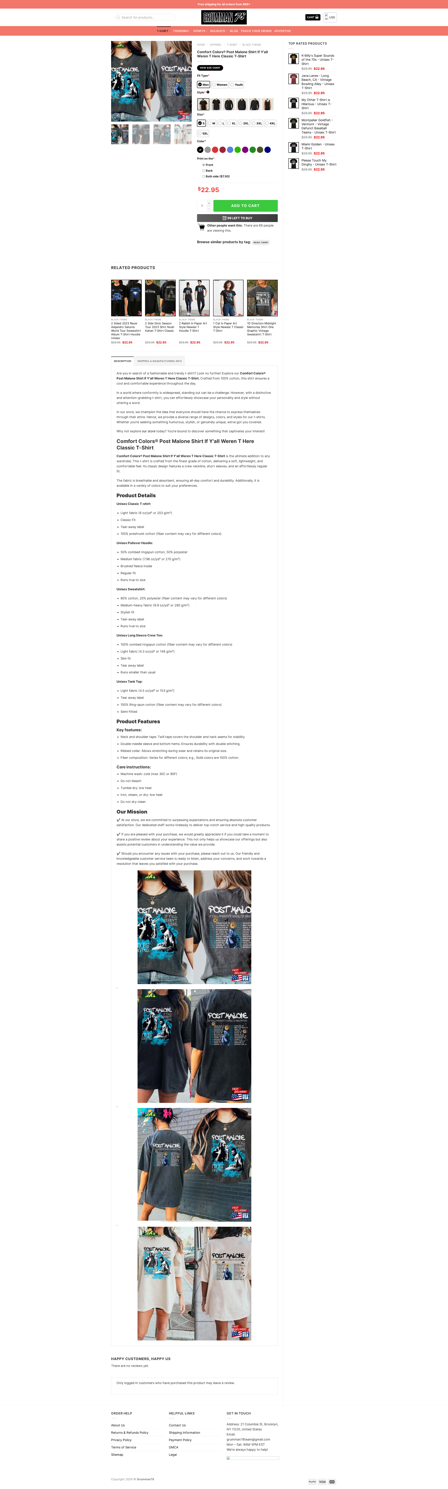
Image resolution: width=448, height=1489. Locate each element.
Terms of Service (123, 1447)
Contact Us (177, 1425)
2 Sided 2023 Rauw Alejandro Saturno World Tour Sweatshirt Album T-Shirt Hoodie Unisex (126, 331)
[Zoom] (116, 117)
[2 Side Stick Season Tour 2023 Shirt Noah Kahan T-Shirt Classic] (160, 298)
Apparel (216, 44)
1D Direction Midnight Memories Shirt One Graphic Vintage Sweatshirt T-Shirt (261, 329)
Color (201, 141)
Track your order (256, 31)
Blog (234, 31)
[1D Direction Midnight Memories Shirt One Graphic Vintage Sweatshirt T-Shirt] (262, 298)
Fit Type (203, 75)
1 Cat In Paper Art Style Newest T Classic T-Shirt (228, 327)
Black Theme (251, 44)
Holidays (217, 31)
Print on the (206, 158)
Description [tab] (122, 361)
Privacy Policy (121, 1440)
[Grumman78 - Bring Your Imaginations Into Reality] (224, 17)
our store (148, 431)
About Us (118, 1425)
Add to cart (245, 205)
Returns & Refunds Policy (129, 1432)
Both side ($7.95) (218, 176)
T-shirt (162, 31)
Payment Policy (180, 1440)
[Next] (186, 81)
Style (203, 92)
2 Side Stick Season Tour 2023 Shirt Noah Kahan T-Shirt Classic (159, 327)
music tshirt (261, 242)
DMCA (173, 1447)
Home (201, 44)
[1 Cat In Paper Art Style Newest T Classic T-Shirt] (228, 298)
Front (209, 165)
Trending (180, 31)
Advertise (282, 31)
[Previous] (117, 81)
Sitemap (117, 1454)
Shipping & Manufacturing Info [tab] (159, 361)
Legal (173, 1454)
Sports (199, 31)
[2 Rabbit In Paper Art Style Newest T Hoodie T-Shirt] (194, 298)
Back (209, 170)
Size (201, 114)
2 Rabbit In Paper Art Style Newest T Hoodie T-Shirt (193, 327)
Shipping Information (184, 1432)
